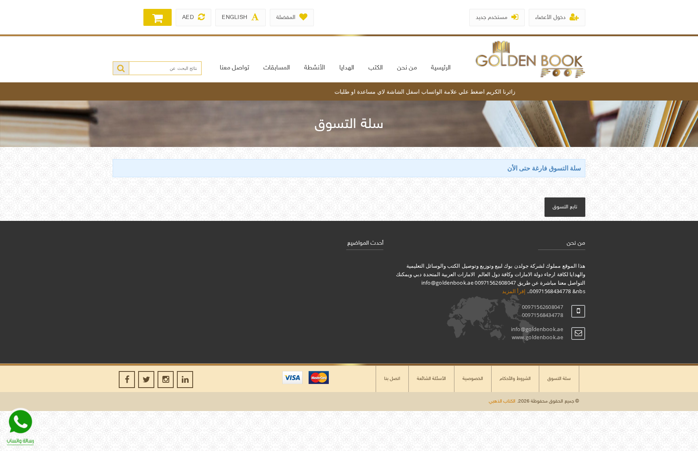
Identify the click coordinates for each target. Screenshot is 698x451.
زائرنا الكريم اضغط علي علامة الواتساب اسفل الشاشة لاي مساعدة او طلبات (435, 91)
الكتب (375, 68)
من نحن (407, 68)
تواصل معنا (234, 68)
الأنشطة (314, 68)
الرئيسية (441, 68)
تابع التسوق (565, 207)
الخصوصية (473, 379)
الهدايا (346, 68)
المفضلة (285, 17)
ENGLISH (234, 17)
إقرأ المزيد (514, 291)
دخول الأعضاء (550, 17)
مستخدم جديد (491, 17)
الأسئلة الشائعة (431, 379)
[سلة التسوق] (157, 17)
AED (188, 17)
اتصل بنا (392, 379)
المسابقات (276, 68)
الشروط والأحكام (515, 379)
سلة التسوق (559, 379)
